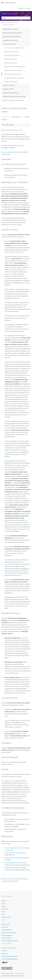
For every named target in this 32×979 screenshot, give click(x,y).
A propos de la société (8, 948)
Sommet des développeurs (9, 959)
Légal (21, 975)
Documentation (6, 917)
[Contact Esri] (11, 968)
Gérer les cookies (14, 975)
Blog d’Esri (4, 953)
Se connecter (27, 8)
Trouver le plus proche (10, 63)
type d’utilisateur (19, 813)
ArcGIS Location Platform (8, 932)
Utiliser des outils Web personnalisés (13, 100)
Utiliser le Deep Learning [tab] (11, 93)
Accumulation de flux (16, 529)
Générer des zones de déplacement (14, 66)
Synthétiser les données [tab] (11, 29)
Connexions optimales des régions (14, 78)
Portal (3, 903)
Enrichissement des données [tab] (12, 36)
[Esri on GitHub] (8, 968)
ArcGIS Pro (4, 927)
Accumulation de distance (11, 55)
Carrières (4, 951)
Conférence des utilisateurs (9, 956)
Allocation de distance (10, 59)
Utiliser (3, 22)
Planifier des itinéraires (10, 81)
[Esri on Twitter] (2, 968)
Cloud (3, 911)
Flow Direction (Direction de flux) (18, 522)
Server (3, 906)
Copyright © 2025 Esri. (7, 973)
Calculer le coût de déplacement (13, 48)
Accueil (3, 901)
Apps (3, 914)
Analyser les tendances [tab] (10, 40)
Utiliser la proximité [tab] (9, 44)
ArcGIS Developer (6, 935)
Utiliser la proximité (8, 24)
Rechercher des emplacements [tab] (13, 33)
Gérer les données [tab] (9, 85)
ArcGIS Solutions (6, 938)
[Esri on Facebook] (5, 968)
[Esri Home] (5, 962)
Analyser (9, 22)
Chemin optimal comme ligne (12, 70)
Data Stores (4, 909)
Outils (16, 22)
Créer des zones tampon (11, 51)
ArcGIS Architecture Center (9, 941)
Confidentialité (5, 975)
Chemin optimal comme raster (13, 74)
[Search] (19, 8)
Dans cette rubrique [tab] (8, 125)
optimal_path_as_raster (12, 858)
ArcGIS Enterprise (10, 3)
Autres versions (16, 117)
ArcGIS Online (5, 924)
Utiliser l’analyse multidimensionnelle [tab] (15, 96)
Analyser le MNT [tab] (9, 89)
